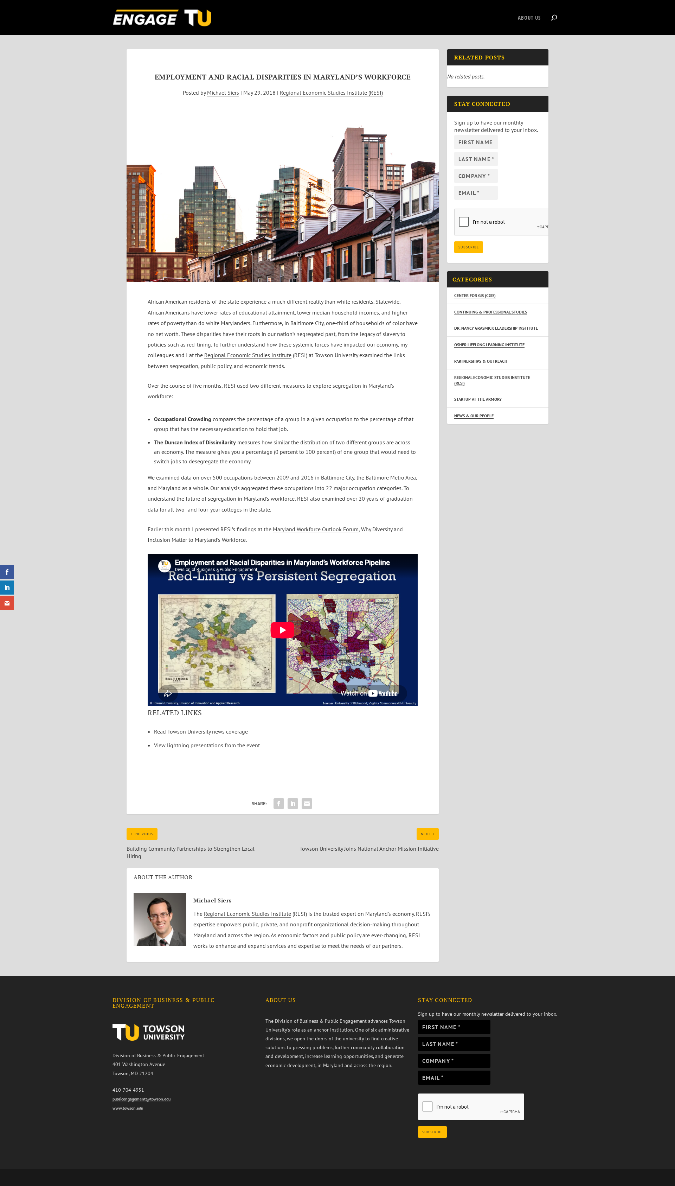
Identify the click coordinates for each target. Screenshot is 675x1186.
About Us (529, 18)
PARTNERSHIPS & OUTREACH (480, 361)
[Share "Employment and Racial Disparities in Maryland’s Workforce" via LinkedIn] (293, 804)
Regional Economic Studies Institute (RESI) (331, 92)
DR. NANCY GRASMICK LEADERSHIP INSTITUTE (496, 328)
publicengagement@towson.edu (141, 1099)
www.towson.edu (127, 1108)
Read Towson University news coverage (201, 731)
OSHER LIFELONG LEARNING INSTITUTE (489, 344)
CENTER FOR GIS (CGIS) (475, 295)
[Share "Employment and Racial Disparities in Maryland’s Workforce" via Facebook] (279, 804)
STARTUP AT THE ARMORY (478, 399)
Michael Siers (223, 92)
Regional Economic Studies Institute (247, 355)
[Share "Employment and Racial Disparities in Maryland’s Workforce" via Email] (307, 804)
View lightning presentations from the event (207, 745)
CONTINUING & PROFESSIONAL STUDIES (490, 312)
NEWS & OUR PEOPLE (474, 415)
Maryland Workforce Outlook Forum (316, 529)
